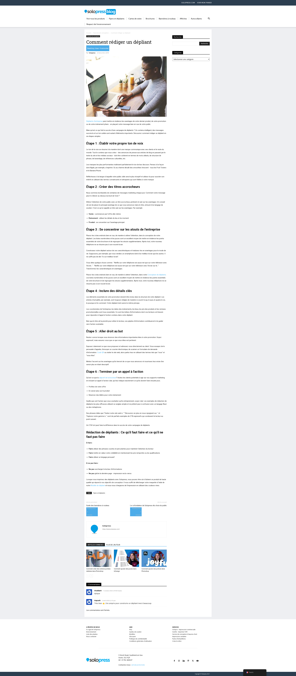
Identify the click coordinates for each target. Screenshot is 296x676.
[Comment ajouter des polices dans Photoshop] (154, 558)
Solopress (92, 53)
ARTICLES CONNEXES (95, 545)
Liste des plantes (92, 634)
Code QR (100, 352)
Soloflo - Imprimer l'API (179, 632)
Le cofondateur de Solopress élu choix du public (148, 505)
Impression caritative (179, 636)
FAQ (130, 630)
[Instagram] (179, 658)
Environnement (91, 632)
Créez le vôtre (176, 641)
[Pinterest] (188, 658)
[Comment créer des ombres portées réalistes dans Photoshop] (98, 558)
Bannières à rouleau (167, 19)
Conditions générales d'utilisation (140, 641)
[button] (209, 19)
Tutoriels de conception (101, 33)
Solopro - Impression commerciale (183, 630)
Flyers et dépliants (116, 19)
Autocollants (196, 19)
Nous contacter (91, 636)
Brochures (150, 19)
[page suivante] (91, 575)
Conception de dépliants (157, 275)
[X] (193, 658)
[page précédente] (87, 575)
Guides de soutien (135, 632)
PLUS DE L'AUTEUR (113, 545)
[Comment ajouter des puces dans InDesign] (126, 558)
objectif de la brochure (107, 378)
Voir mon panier (204, 3)
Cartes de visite (135, 19)
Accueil (88, 33)
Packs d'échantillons (179, 639)
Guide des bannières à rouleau (97, 505)
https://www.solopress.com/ (111, 529)
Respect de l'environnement (98, 24)
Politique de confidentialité (138, 639)
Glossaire (132, 636)
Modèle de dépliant (98, 485)
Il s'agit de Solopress (93, 630)
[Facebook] (174, 658)
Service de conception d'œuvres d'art (184, 634)
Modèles (132, 634)
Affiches (183, 19)
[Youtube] (197, 658)
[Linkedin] (184, 658)
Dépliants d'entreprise (94, 121)
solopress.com (188, 3)
